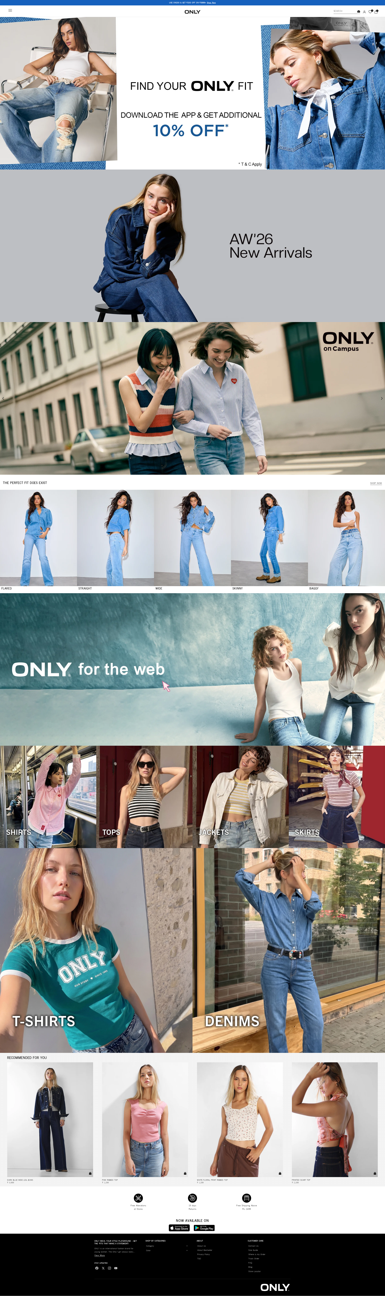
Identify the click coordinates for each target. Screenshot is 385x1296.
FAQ (250, 1263)
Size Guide (253, 1250)
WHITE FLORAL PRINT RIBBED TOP (212, 1180)
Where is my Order (256, 1254)
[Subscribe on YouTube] (116, 1268)
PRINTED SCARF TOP (301, 1180)
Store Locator (254, 1271)
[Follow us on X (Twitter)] (103, 1268)
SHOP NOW (376, 483)
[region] (192, 398)
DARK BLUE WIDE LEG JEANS (20, 1180)
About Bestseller (204, 1250)
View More (99, 1255)
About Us (201, 1246)
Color (148, 1250)
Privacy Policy (203, 1254)
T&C (199, 1258)
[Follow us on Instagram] (109, 1268)
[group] (192, 93)
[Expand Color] (187, 1250)
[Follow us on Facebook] (97, 1268)
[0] (370, 11)
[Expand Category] (187, 1246)
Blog (250, 1267)
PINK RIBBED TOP (110, 1180)
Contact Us (253, 1246)
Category (150, 1246)
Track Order (253, 1258)
